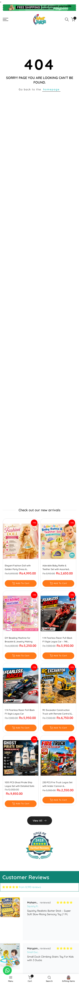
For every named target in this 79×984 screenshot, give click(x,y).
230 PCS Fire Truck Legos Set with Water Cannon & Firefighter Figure (57, 784)
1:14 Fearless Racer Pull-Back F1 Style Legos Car (20, 712)
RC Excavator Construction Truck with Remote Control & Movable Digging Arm (57, 712)
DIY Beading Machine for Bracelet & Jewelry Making (19, 639)
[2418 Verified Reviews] (39, 860)
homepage (51, 89)
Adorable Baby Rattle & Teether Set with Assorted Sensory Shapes (55, 567)
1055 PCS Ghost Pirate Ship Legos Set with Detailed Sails (19, 784)
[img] (10, 887)
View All (37, 820)
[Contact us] (7, 970)
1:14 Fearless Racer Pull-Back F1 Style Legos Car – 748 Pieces (57, 639)
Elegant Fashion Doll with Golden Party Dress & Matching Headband (18, 567)
